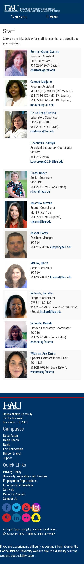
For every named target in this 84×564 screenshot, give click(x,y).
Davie (6, 445)
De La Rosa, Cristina (43, 113)
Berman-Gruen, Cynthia (44, 52)
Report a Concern (14, 494)
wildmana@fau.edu (42, 372)
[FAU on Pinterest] (6, 517)
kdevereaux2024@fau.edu (46, 161)
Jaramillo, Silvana (41, 203)
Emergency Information (18, 485)
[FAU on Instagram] (36, 507)
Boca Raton (10, 436)
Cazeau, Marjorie (41, 82)
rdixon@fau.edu (40, 191)
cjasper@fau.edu (60, 247)
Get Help (8, 490)
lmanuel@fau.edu (60, 277)
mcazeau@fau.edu (42, 105)
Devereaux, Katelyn (42, 143)
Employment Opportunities (20, 481)
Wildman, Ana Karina (43, 353)
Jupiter (7, 458)
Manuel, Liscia (39, 263)
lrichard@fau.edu (50, 312)
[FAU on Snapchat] (36, 517)
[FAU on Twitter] (16, 507)
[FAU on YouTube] (26, 507)
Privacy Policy (12, 472)
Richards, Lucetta (41, 293)
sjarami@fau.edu (40, 221)
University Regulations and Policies (25, 476)
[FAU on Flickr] (26, 517)
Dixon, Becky (38, 173)
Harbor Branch (12, 454)
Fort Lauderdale (13, 449)
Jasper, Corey (39, 233)
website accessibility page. (17, 556)
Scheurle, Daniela (41, 323)
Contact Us (10, 499)
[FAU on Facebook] (6, 507)
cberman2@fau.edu (42, 70)
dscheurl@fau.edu (41, 342)
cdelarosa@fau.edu (42, 131)
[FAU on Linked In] (16, 517)
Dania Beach (11, 440)
